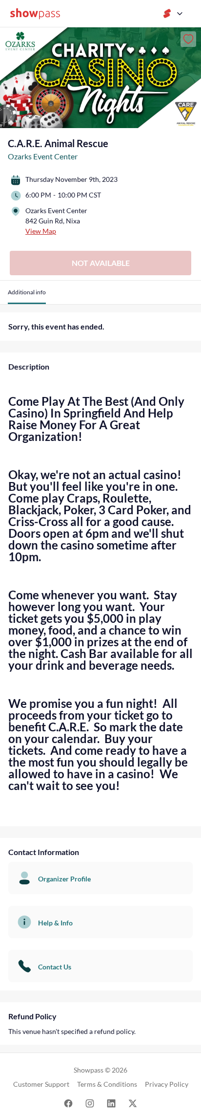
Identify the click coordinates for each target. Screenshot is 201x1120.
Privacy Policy (166, 1084)
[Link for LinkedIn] (111, 1102)
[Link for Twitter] (133, 1102)
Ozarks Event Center (43, 156)
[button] (27, 296)
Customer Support (41, 1084)
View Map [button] (40, 231)
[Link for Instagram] (90, 1102)
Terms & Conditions (107, 1084)
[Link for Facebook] (68, 1102)
